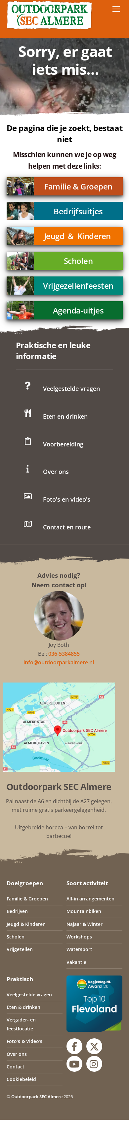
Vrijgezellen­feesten (78, 285)
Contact (15, 1066)
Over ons (17, 1054)
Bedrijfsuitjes (78, 211)
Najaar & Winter (84, 924)
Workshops (79, 937)
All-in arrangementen (90, 898)
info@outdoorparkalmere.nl (58, 662)
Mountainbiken (83, 911)
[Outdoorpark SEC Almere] (50, 27)
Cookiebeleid (21, 1079)
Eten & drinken (23, 1007)
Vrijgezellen (20, 949)
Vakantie (76, 962)
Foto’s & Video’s (24, 1041)
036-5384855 (64, 653)
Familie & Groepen (78, 186)
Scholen (78, 260)
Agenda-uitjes (78, 310)
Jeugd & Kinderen (77, 235)
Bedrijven (17, 911)
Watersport (79, 949)
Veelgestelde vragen (29, 994)
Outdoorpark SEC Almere (37, 1097)
